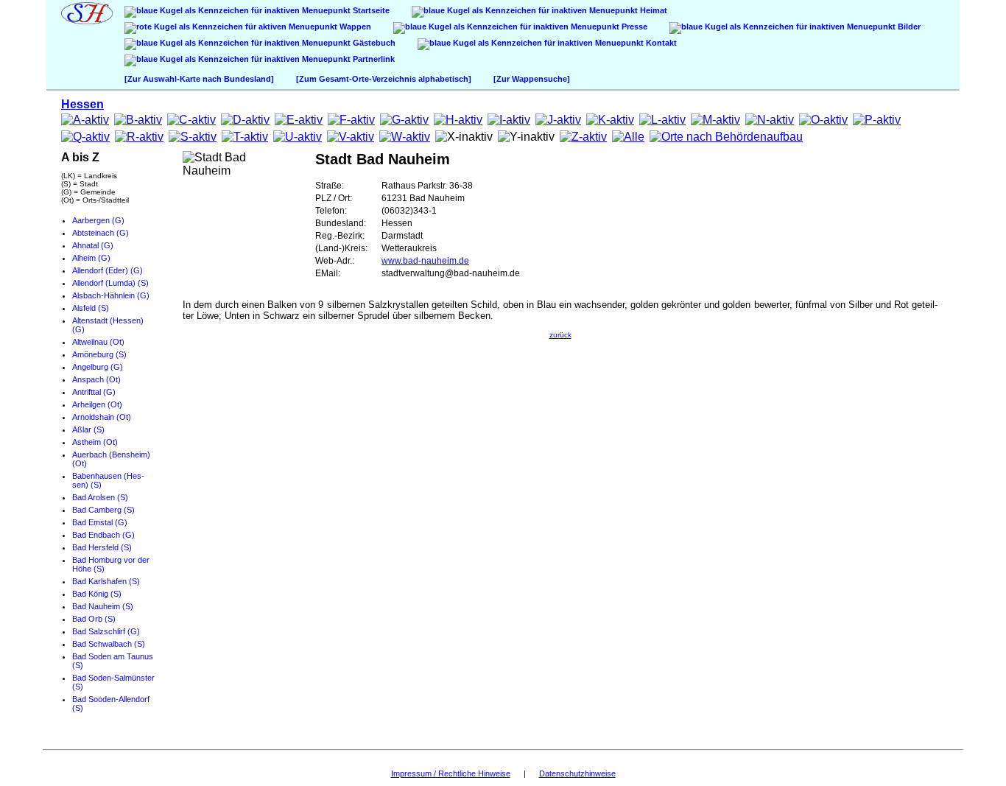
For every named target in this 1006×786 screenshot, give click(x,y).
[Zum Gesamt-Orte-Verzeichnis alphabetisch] (383, 78)
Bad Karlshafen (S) (106, 581)
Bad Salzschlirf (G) (106, 631)
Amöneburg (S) (99, 354)
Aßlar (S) (88, 429)
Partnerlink (373, 59)
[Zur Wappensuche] (531, 78)
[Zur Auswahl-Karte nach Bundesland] (199, 78)
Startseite (370, 10)
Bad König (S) (97, 593)
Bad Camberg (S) (103, 509)
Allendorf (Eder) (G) (107, 270)
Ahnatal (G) (92, 245)
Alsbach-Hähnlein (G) (111, 295)
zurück (560, 335)
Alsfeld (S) (90, 307)
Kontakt (660, 42)
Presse (633, 26)
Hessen (82, 104)
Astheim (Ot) (95, 442)
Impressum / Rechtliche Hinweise (450, 773)
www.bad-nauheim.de (425, 260)
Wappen (354, 26)
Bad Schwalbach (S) (108, 643)
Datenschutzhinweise (577, 773)
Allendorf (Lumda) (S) (110, 282)
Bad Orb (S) (94, 618)
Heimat (652, 10)
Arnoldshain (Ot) (101, 417)
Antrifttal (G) (94, 391)
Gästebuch (373, 42)
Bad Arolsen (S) (100, 497)
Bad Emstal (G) (99, 522)
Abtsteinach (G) (100, 232)
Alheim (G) (91, 257)
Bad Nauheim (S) (102, 606)
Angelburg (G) (97, 366)
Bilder (908, 26)
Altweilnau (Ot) (98, 341)
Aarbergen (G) (98, 220)
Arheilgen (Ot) (97, 404)
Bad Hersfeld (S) (102, 547)
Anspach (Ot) (96, 379)
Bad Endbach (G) (103, 534)
